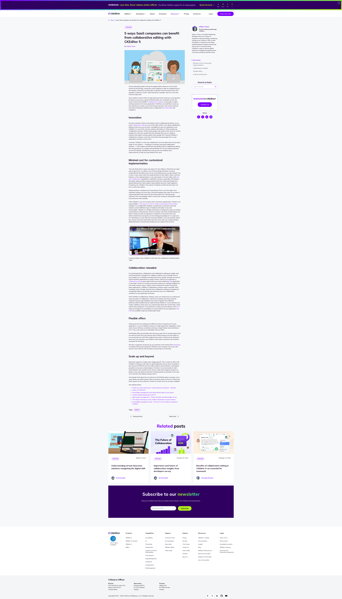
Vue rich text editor (203, 560)
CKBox (127, 547)
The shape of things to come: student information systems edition (154, 399)
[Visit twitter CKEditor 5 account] (212, 596)
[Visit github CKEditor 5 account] (221, 596)
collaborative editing (139, 125)
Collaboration (149, 547)
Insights (200, 544)
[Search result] (216, 87)
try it (178, 307)
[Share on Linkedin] (206, 116)
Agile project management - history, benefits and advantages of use (154, 397)
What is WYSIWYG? (139, 390)
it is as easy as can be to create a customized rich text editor (157, 204)
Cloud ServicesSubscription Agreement (227, 551)
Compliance (148, 562)
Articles (128, 27)
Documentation (169, 541)
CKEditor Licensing (225, 547)
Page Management (150, 558)
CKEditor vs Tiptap (203, 538)
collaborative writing (135, 281)
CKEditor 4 (129, 544)
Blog (112, 20)
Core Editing (148, 538)
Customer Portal (169, 538)
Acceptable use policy (226, 544)
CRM (170, 281)
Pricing (184, 538)
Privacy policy (224, 541)
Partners (185, 553)
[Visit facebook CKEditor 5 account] (207, 596)
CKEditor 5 (129, 538)
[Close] (339, 3)
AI (146, 541)
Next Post (172, 416)
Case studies (186, 550)
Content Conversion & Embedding (151, 551)
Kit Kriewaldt (120, 478)
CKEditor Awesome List (205, 550)
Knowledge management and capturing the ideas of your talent (153, 392)
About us (185, 557)
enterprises (176, 345)
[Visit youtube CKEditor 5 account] (226, 596)
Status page (168, 550)
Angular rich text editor (205, 557)
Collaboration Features (156, 102)
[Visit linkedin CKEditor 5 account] (217, 596)
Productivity (148, 544)
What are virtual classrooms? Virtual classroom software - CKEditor (154, 388)
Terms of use (223, 538)
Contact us (186, 547)
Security (185, 541)
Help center (168, 544)
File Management (150, 568)
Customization (149, 555)
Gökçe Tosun (131, 46)
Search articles (205, 82)
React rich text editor (204, 553)
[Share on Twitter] (202, 116)
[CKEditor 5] (114, 14)
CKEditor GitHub (169, 547)
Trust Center (186, 544)
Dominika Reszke (207, 478)
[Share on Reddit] (210, 116)
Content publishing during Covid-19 (144, 395)
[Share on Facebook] (198, 116)
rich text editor (168, 108)
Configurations (149, 565)
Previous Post (137, 416)
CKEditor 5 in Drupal (131, 541)
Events (137, 410)
